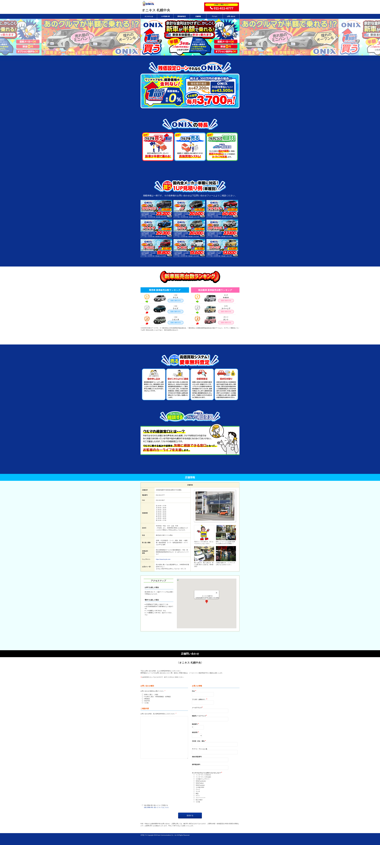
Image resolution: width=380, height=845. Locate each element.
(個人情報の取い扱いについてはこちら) (156, 807)
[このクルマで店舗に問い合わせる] (156, 217)
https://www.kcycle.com (163, 559)
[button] (206, 601)
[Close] (216, 592)
